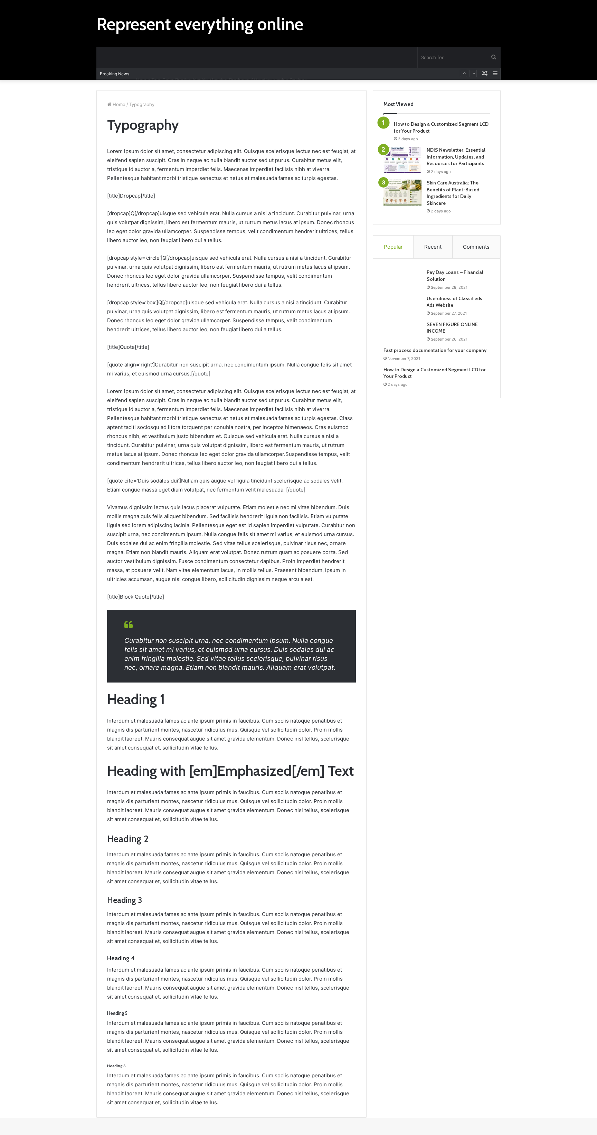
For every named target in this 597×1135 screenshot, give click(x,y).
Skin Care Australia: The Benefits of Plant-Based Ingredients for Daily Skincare (453, 193)
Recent (433, 247)
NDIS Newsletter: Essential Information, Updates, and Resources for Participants (456, 156)
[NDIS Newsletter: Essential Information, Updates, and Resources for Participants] (402, 160)
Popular (393, 247)
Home (118, 104)
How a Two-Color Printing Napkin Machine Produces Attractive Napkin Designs (221, 73)
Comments (476, 247)
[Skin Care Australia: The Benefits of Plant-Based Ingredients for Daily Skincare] (402, 193)
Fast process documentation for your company (434, 350)
